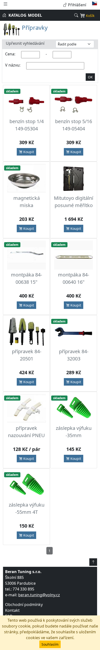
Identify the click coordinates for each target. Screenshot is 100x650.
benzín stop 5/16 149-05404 (73, 125)
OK (90, 77)
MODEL (35, 15)
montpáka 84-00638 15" (26, 278)
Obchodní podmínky (24, 604)
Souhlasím (50, 644)
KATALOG (17, 15)
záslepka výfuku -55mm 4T (26, 508)
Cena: (10, 54)
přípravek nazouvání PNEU (26, 432)
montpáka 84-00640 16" (73, 278)
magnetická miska (26, 202)
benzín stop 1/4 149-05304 (26, 125)
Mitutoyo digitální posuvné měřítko (73, 202)
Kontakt (12, 610)
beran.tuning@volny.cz (39, 595)
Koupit (28, 151)
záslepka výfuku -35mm (74, 432)
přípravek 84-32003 (73, 355)
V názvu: (12, 65)
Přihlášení (76, 4)
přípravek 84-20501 (26, 355)
